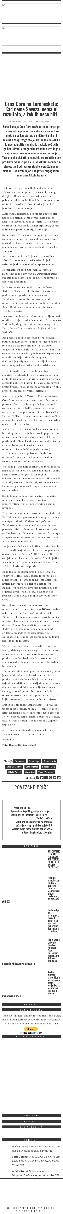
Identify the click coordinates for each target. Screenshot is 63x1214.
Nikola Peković (48, 766)
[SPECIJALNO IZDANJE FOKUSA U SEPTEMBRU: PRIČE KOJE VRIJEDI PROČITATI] (24, 861)
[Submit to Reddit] (55, 778)
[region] (31, 13)
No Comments (45, 121)
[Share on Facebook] (38, 778)
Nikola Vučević (14, 772)
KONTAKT (50, 1207)
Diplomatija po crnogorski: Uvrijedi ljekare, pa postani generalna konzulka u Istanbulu (54, 920)
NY (32, 121)
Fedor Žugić (34, 761)
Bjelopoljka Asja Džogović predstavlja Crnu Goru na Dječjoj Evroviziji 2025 (30, 813)
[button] (31, 13)
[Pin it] (50, 778)
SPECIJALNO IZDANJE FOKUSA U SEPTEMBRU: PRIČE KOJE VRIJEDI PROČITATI (54, 859)
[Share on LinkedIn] (59, 778)
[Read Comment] (5, 1149)
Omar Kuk (29, 772)
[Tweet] (42, 778)
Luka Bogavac (32, 766)
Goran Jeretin (50, 761)
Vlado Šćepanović (45, 772)
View (50, 1150)
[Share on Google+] (46, 778)
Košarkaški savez (14, 766)
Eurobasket (20, 761)
